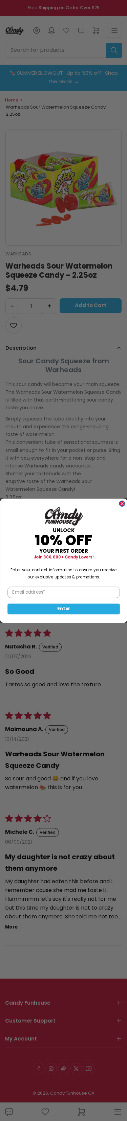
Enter (63, 609)
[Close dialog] (122, 503)
